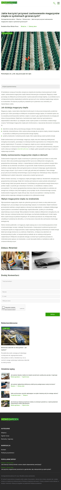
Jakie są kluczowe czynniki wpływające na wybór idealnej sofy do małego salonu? (34, 393)
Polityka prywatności (7, 453)
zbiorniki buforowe (23, 149)
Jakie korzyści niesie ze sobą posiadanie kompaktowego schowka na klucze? (45, 267)
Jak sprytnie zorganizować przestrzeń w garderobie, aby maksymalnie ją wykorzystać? (26, 469)
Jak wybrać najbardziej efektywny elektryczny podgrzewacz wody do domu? (33, 384)
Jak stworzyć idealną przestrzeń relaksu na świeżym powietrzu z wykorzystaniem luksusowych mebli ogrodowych (34, 402)
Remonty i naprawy (7, 439)
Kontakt (3, 449)
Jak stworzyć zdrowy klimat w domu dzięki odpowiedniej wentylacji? (21, 464)
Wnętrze (23, 26)
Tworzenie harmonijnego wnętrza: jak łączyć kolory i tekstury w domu (14, 267)
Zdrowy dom (33, 26)
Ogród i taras (5, 436)
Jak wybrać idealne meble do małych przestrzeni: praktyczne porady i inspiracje (34, 375)
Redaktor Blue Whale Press (9, 26)
